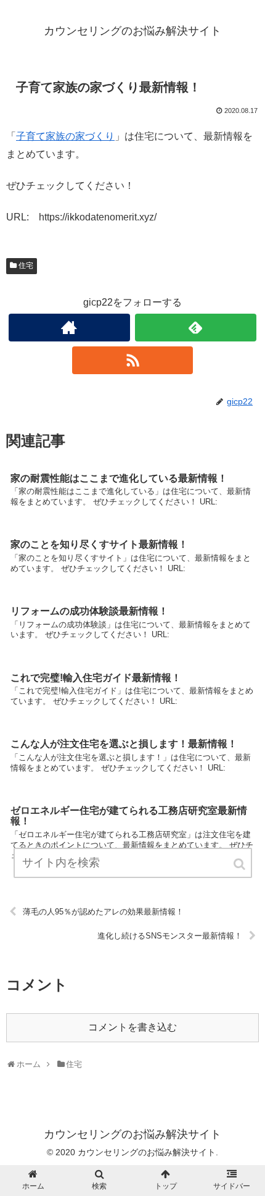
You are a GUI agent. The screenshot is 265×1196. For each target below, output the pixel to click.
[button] (240, 864)
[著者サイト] (69, 327)
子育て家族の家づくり (65, 136)
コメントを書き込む (132, 1027)
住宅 (25, 265)
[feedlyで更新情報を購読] (195, 327)
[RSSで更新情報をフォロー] (133, 360)
